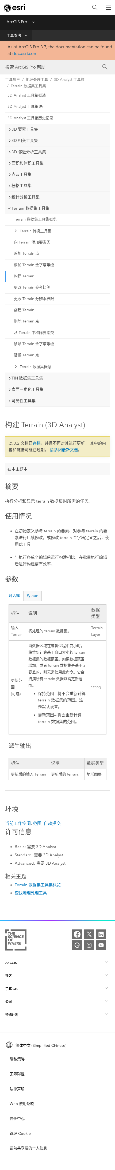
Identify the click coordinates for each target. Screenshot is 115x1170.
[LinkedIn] (101, 934)
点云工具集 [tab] (21, 174)
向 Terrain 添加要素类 (32, 242)
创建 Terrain (24, 310)
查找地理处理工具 (31, 893)
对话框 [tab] (14, 595)
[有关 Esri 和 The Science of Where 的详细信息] (15, 941)
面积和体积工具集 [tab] (27, 163)
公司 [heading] (8, 1002)
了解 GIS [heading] (11, 989)
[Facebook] (77, 934)
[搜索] (95, 7)
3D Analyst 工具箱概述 (26, 95)
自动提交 (52, 823)
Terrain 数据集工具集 (28, 86)
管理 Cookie (20, 1133)
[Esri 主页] (15, 7)
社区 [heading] (8, 976)
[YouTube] (101, 945)
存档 (37, 443)
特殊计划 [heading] (11, 1015)
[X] (89, 934)
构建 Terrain (24, 276)
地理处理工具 (37, 79)
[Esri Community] (77, 945)
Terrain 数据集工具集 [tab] (30, 208)
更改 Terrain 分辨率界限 (34, 299)
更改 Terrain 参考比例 (32, 287)
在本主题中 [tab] (17, 469)
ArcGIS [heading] (11, 963)
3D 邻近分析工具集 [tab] (28, 152)
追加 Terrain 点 (26, 253)
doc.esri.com (24, 53)
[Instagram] (89, 945)
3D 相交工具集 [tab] (24, 140)
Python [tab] (32, 595)
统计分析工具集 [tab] (25, 197)
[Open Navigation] (108, 7)
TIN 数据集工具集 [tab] (27, 378)
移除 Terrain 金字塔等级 (34, 344)
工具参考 (13, 35)
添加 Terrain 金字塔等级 (34, 265)
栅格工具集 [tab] (21, 185)
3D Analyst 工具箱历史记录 (30, 118)
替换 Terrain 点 (26, 355)
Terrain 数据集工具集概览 (35, 219)
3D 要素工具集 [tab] (24, 129)
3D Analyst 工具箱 (69, 79)
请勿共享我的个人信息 (28, 1148)
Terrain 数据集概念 (35, 367)
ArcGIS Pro (16, 21)
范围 (37, 823)
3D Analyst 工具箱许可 (26, 106)
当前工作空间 (18, 823)
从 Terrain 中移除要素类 (34, 332)
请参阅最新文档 (64, 450)
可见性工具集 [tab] (23, 400)
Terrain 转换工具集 (35, 231)
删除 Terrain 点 (26, 321)
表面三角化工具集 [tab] (27, 389)
